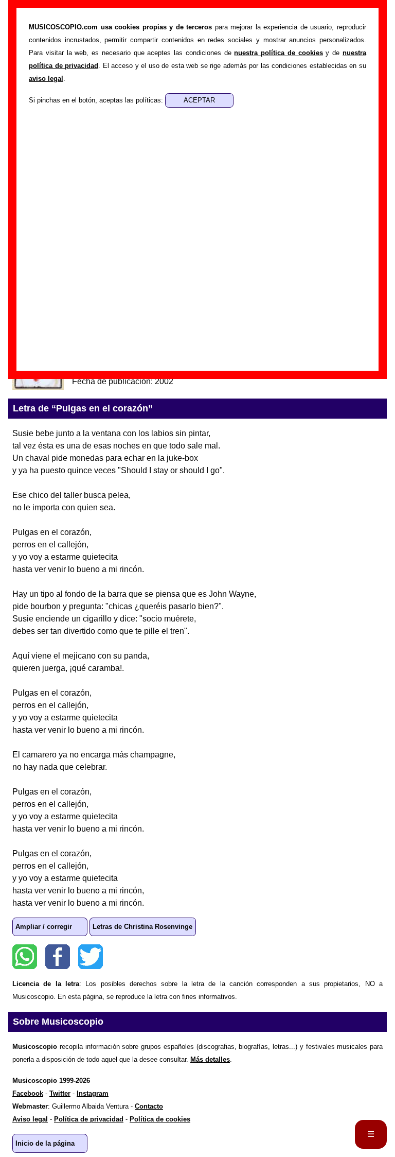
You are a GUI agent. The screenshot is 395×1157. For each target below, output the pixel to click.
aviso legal (46, 78)
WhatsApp (24, 956)
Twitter (90, 956)
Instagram (93, 1093)
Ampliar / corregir (43, 926)
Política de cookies (160, 1119)
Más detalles (210, 1059)
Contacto (149, 1106)
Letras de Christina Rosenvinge (142, 926)
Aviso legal (30, 1119)
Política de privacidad (88, 1119)
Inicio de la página (45, 1143)
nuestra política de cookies (278, 53)
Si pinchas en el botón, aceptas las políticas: (97, 100)
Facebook (57, 956)
